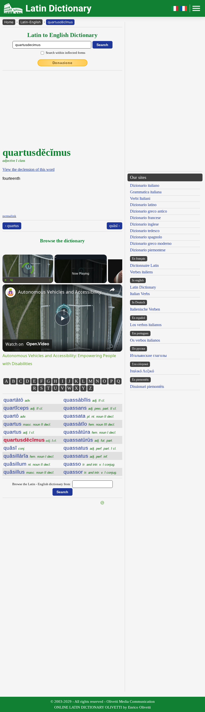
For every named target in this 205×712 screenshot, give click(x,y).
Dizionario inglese (144, 224)
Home (9, 22)
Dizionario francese (145, 218)
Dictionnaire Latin (144, 265)
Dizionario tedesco (145, 231)
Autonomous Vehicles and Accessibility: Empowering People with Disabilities (61, 292)
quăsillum (27, 464)
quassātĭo (89, 424)
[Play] (5, 280)
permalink (9, 216)
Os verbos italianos (145, 340)
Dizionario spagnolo (146, 237)
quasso (89, 464)
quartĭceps (23, 408)
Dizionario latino (143, 205)
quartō (15, 416)
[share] (112, 289)
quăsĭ (14, 448)
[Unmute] (11, 280)
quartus (27, 424)
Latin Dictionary (143, 287)
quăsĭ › (114, 226)
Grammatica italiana (146, 192)
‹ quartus (12, 226)
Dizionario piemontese (148, 250)
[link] (11, 292)
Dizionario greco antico (148, 211)
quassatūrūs (88, 440)
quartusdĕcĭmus (60, 22)
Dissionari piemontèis (147, 386)
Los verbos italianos (146, 325)
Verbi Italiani (140, 198)
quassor (90, 472)
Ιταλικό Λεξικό (142, 371)
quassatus (90, 448)
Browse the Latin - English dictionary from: (41, 484)
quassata (89, 416)
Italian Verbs (140, 294)
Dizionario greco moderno (151, 243)
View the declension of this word (28, 169)
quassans (90, 408)
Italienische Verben (145, 309)
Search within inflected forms (65, 53)
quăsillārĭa (29, 456)
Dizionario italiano (144, 185)
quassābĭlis (84, 400)
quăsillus (29, 472)
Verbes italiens (141, 272)
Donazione (62, 63)
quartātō (17, 400)
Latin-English (30, 22)
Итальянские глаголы (148, 355)
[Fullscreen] (50, 280)
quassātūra (90, 432)
